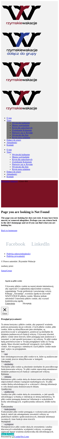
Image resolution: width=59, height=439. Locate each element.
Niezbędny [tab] (6, 361)
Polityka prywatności (16, 256)
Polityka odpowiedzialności (18, 254)
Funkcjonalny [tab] (7, 406)
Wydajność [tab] (6, 421)
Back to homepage (9, 230)
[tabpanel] (29, 357)
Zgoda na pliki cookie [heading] (13, 281)
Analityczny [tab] (6, 389)
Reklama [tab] (5, 374)
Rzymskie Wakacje (9, 181)
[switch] (2, 354)
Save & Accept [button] (7, 434)
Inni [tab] (3, 351)
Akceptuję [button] (27, 303)
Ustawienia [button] (10, 303)
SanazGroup (6, 271)
